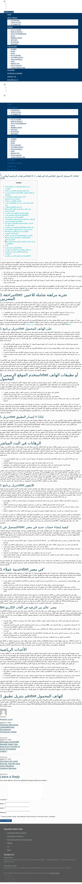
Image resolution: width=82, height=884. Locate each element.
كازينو (6, 245)
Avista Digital (54, 873)
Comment (3, 799)
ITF (8, 846)
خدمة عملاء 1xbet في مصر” (13, 207)
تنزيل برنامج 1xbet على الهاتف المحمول (17, 190)
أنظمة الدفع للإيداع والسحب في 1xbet (16, 215)
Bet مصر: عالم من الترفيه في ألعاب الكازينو (18, 209)
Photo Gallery (12, 879)
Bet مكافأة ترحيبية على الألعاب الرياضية (16, 231)
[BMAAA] (5, 84)
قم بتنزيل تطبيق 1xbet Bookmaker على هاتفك (19, 227)
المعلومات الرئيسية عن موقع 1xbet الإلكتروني (18, 235)
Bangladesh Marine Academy (16, 833)
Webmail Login (12, 881)
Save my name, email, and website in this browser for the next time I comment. (28, 816)
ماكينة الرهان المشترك (11, 233)
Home (9, 875)
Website (3, 812)
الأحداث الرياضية (10, 211)
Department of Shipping (15, 836)
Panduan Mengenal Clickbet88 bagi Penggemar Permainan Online (9, 728)
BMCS (9, 850)
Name (2, 803)
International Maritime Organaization (19, 839)
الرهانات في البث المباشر (12, 199)
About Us (10, 877)
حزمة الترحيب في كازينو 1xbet (14, 217)
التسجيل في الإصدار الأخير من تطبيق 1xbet (18, 256)
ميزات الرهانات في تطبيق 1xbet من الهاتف (18, 249)
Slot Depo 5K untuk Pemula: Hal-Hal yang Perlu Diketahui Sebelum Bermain (10, 764)
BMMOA (9, 843)
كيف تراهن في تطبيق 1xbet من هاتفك (16, 251)
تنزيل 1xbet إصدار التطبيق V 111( (15, 196)
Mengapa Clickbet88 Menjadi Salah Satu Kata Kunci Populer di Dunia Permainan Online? (10, 746)
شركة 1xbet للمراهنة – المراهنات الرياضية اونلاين (20, 219)
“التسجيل (7, 253)
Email (2, 808)
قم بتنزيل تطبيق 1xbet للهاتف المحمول (17, 213)
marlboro (3, 716)
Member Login (9, 12)
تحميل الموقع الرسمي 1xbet (13, 221)
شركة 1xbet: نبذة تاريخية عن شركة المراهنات (18, 229)
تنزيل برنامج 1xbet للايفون (13, 201)
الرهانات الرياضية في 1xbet (13, 247)
